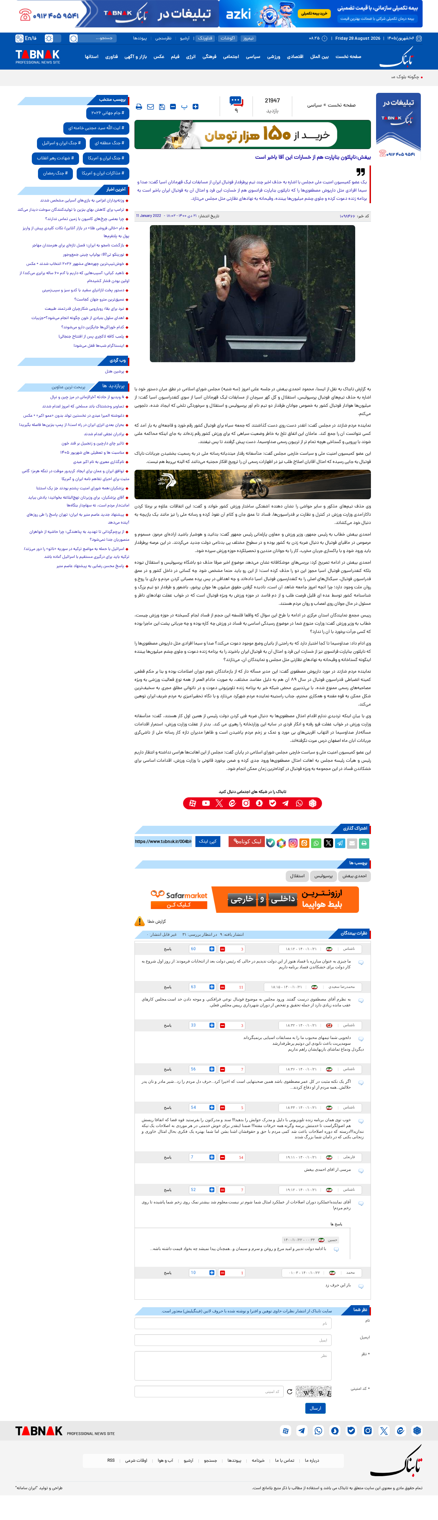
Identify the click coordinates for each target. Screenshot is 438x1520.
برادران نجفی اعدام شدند (104, 434)
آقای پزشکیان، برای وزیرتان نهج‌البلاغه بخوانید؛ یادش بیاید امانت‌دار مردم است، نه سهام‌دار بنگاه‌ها (78, 502)
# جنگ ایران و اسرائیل (61, 143)
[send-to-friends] (150, 106)
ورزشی (273, 57)
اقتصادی (295, 57)
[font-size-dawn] (173, 106)
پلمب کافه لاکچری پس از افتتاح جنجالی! (91, 337)
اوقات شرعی (136, 1461)
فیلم (175, 57)
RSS (111, 1461)
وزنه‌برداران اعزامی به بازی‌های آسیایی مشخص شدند (82, 201)
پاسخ (167, 949)
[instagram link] (246, 803)
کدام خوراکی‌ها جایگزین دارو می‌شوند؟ (92, 327)
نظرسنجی (163, 38)
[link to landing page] (398, 57)
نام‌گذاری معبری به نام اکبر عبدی (98, 462)
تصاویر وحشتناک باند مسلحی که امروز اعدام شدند (83, 407)
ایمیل (365, 1338)
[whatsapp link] (299, 803)
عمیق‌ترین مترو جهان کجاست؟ (99, 300)
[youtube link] (206, 803)
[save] (162, 107)
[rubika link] (312, 803)
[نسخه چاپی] (364, 843)
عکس (159, 57)
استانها (92, 57)
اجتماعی (231, 57)
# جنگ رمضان (55, 173)
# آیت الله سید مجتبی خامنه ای (96, 128)
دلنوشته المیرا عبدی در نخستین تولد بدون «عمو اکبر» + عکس (73, 416)
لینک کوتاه (250, 841)
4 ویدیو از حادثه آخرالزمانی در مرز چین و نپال (87, 397)
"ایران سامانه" (26, 1488)
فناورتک (205, 38)
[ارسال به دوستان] (352, 843)
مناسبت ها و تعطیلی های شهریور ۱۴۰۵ (92, 453)
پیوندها (140, 38)
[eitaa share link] (304, 843)
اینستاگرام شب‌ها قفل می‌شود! (99, 346)
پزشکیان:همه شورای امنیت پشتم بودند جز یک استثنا (80, 489)
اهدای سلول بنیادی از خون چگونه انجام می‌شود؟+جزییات (77, 318)
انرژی (191, 57)
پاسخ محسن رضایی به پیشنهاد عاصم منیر (90, 566)
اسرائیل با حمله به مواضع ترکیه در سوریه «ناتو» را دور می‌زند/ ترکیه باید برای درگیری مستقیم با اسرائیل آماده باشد (76, 553)
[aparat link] (192, 803)
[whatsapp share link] (316, 843)
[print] (139, 106)
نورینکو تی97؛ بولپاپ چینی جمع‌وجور (93, 255)
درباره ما (312, 1461)
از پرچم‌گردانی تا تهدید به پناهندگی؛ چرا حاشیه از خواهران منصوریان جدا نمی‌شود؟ (79, 536)
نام (367, 1321)
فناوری (111, 57)
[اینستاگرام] (292, 842)
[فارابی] (252, 134)
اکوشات (228, 38)
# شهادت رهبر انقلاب (55, 158)
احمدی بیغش (354, 876)
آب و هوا (165, 1461)
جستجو (210, 1461)
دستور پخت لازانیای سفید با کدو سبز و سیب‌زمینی (83, 290)
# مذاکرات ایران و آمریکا (103, 173)
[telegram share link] (340, 843)
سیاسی (253, 57)
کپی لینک (208, 841)
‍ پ (183, 106)
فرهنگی (209, 57)
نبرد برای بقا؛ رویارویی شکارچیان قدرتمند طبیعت (84, 309)
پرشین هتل (114, 372)
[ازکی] (321, 13)
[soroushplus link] (259, 803)
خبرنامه (258, 1461)
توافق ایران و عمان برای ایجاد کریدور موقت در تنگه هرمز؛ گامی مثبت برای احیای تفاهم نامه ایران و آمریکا (75, 475)
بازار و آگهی (136, 57)
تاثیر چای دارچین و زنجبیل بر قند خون (93, 444)
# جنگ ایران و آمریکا (106, 158)
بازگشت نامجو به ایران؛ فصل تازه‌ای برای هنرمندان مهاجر (78, 246)
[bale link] (272, 803)
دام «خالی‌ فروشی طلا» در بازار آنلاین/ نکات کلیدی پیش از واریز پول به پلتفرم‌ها (76, 232)
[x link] (219, 803)
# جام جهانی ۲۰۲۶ (107, 113)
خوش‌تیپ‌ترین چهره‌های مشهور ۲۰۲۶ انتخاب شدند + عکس (75, 264)
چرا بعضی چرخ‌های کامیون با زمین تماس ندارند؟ (84, 219)
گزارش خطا (156, 922)
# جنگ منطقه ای (109, 143)
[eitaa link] (232, 803)
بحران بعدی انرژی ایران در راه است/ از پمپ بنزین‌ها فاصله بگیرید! (71, 425)
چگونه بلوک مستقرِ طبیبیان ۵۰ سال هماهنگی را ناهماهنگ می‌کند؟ (355, 77)
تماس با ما (284, 1461)
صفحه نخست (348, 57)
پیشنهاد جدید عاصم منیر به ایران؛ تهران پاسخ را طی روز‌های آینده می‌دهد (78, 519)
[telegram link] (286, 803)
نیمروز (248, 38)
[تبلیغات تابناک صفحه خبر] (398, 127)
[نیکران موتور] (252, 484)
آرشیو (185, 38)
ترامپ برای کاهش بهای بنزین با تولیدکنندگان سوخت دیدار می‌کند (70, 210)
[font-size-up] (195, 106)
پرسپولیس (323, 876)
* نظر (365, 1354)
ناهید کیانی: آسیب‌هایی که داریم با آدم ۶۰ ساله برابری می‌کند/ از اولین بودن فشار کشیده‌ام (74, 277)
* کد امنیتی (360, 1389)
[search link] (73, 38)
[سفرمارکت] (252, 899)
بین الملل (319, 57)
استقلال (297, 876)
